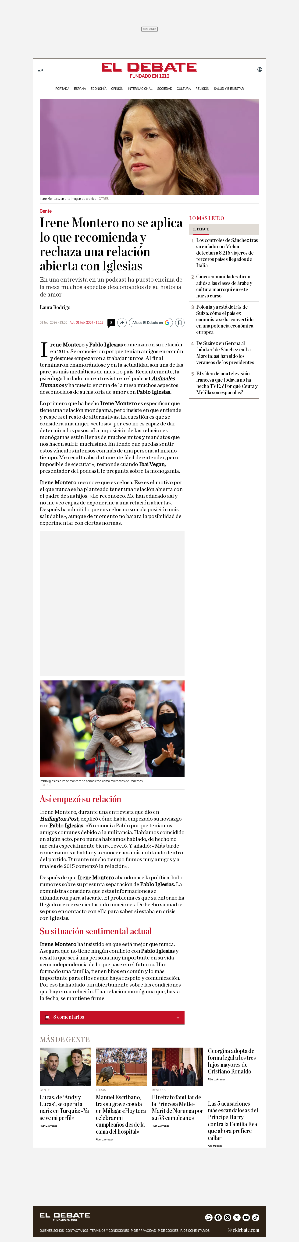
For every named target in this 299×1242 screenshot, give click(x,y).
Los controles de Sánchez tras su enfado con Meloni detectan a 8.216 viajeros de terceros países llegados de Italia (227, 253)
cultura (184, 89)
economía (99, 89)
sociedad (164, 89)
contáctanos (77, 1231)
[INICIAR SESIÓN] (260, 70)
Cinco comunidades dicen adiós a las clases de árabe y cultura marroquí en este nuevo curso (224, 286)
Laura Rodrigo (55, 307)
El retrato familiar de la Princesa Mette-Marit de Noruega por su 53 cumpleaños (177, 1107)
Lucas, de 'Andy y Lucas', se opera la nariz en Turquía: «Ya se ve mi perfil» (64, 1107)
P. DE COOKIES (168, 1231)
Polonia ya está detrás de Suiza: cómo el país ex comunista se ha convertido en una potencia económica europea (224, 319)
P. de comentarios (195, 1231)
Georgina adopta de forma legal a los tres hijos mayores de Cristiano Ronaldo (232, 1061)
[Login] (260, 70)
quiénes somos (52, 1231)
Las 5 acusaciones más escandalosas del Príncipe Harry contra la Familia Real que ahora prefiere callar (233, 1121)
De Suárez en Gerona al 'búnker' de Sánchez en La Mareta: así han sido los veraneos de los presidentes (225, 353)
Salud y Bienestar (229, 89)
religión (202, 89)
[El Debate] (149, 67)
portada (62, 89)
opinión (117, 89)
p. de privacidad (143, 1231)
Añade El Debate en (147, 323)
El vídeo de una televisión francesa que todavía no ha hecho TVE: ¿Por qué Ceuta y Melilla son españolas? (227, 383)
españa (80, 89)
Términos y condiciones (109, 1231)
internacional (140, 89)
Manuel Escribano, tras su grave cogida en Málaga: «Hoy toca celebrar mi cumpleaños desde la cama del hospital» (121, 1114)
